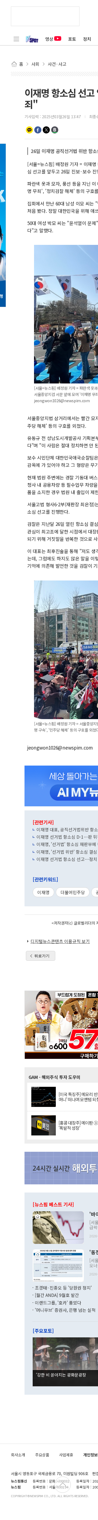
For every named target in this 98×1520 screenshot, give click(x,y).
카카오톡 (29, 129)
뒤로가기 (42, 956)
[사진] (58, 1227)
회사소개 (18, 1454)
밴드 (54, 129)
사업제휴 (66, 1454)
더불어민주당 (72, 892)
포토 (72, 39)
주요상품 (42, 1454)
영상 (49, 39)
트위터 (46, 129)
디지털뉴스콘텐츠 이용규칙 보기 (60, 941)
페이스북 (37, 129)
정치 (87, 39)
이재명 (43, 892)
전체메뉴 (16, 39)
